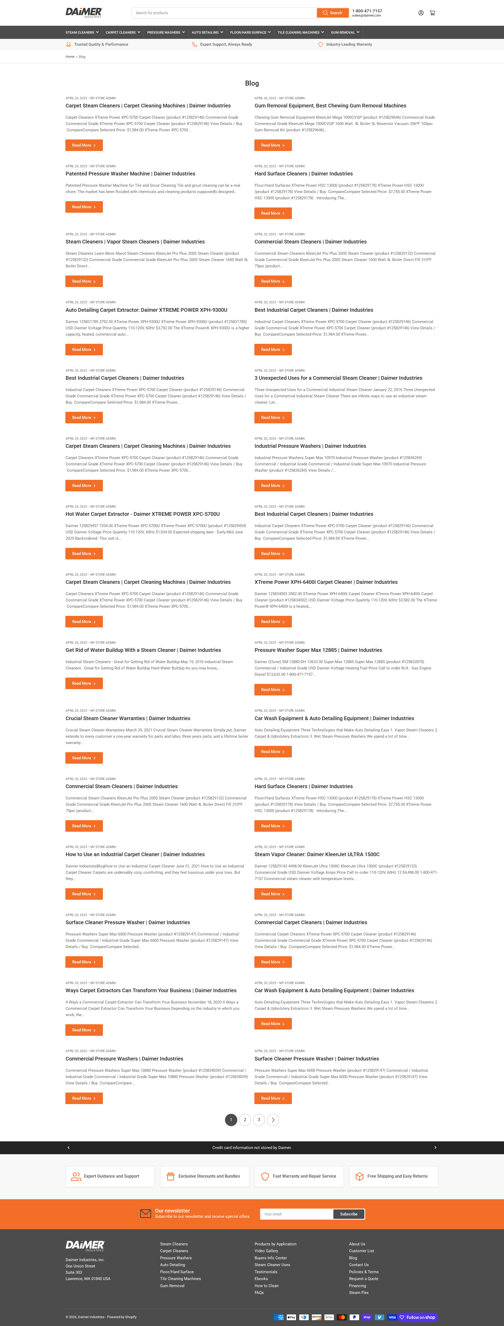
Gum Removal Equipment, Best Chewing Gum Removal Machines (330, 105)
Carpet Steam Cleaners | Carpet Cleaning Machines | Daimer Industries (148, 105)
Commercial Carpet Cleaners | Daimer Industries (311, 922)
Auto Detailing (205, 32)
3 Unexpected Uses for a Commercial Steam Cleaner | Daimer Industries (338, 378)
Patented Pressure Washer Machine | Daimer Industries (130, 173)
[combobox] (241, 12)
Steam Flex (359, 1292)
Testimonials (266, 1272)
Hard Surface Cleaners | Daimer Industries (304, 173)
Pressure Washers (163, 32)
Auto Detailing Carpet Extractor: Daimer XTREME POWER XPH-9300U (146, 310)
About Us (357, 1244)
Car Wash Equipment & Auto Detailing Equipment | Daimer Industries (334, 718)
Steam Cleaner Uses (272, 1264)
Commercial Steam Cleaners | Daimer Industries (311, 241)
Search (336, 13)
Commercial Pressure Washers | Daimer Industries (124, 1058)
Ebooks (261, 1278)
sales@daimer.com (366, 15)
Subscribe (349, 1214)
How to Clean (267, 1285)
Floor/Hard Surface (248, 32)
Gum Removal (343, 32)
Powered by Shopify (121, 1317)
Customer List (361, 1251)
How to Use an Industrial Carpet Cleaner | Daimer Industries (135, 854)
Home (70, 57)
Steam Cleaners (80, 32)
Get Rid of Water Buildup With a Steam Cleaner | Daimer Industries (143, 650)
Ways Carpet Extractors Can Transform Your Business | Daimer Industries (151, 990)
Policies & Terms (364, 1272)
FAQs (259, 1292)
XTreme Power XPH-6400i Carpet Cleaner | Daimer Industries (326, 582)
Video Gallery (266, 1251)
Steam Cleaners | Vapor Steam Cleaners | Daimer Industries (135, 241)
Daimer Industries (91, 1317)
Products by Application (275, 1244)
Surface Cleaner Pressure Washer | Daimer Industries (128, 922)
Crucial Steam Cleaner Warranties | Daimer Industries (128, 718)
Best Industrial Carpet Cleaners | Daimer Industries (314, 310)
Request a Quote (363, 1278)
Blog (353, 1258)
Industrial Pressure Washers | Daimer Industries (310, 446)
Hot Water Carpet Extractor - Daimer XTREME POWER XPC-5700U (143, 514)
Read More (81, 145)
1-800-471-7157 (367, 11)
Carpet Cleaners (121, 32)
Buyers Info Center (271, 1258)
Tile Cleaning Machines (298, 32)
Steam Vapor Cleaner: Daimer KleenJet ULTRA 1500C (317, 854)
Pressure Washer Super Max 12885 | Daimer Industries (318, 650)
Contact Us (359, 1264)
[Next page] (273, 1120)
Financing (357, 1285)
